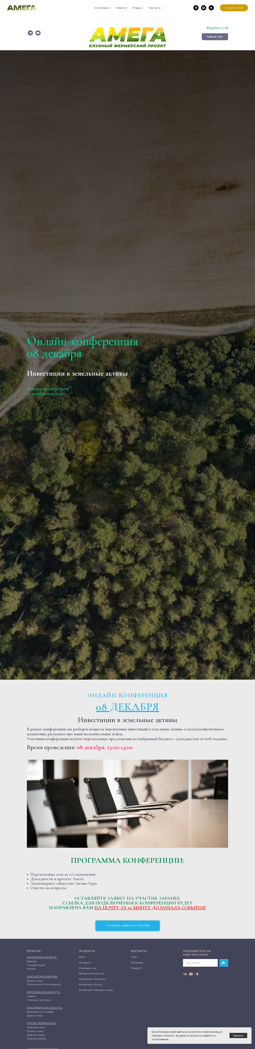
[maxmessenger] (203, 7)
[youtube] (38, 33)
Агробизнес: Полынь (90, 984)
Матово (31, 968)
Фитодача (85, 962)
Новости (122, 7)
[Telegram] (196, 7)
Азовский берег (36, 1035)
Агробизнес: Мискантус (92, 979)
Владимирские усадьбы (40, 1011)
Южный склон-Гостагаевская (44, 984)
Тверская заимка (36, 1038)
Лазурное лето (36, 1027)
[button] (127, 926)
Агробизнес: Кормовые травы (96, 990)
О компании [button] (102, 7)
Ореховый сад (87, 968)
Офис (134, 957)
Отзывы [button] (137, 7)
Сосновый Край (36, 965)
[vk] (211, 7)
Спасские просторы (39, 1000)
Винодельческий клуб (91, 973)
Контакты (154, 7)
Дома (82, 957)
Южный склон (35, 980)
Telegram (136, 968)
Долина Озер (35, 1015)
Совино (31, 996)
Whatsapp (137, 962)
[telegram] (30, 33)
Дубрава (32, 961)
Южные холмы (35, 1031)
